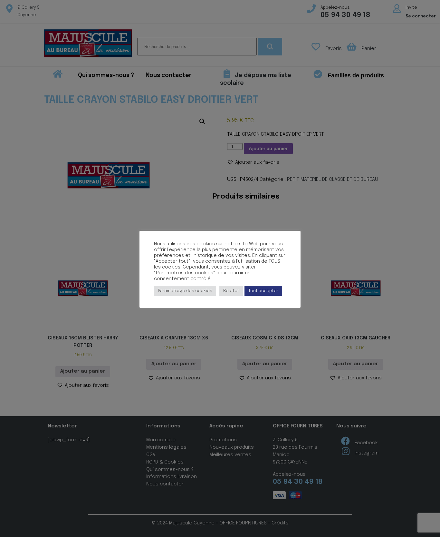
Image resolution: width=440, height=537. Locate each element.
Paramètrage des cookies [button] (185, 291)
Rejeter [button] (231, 291)
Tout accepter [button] (263, 291)
